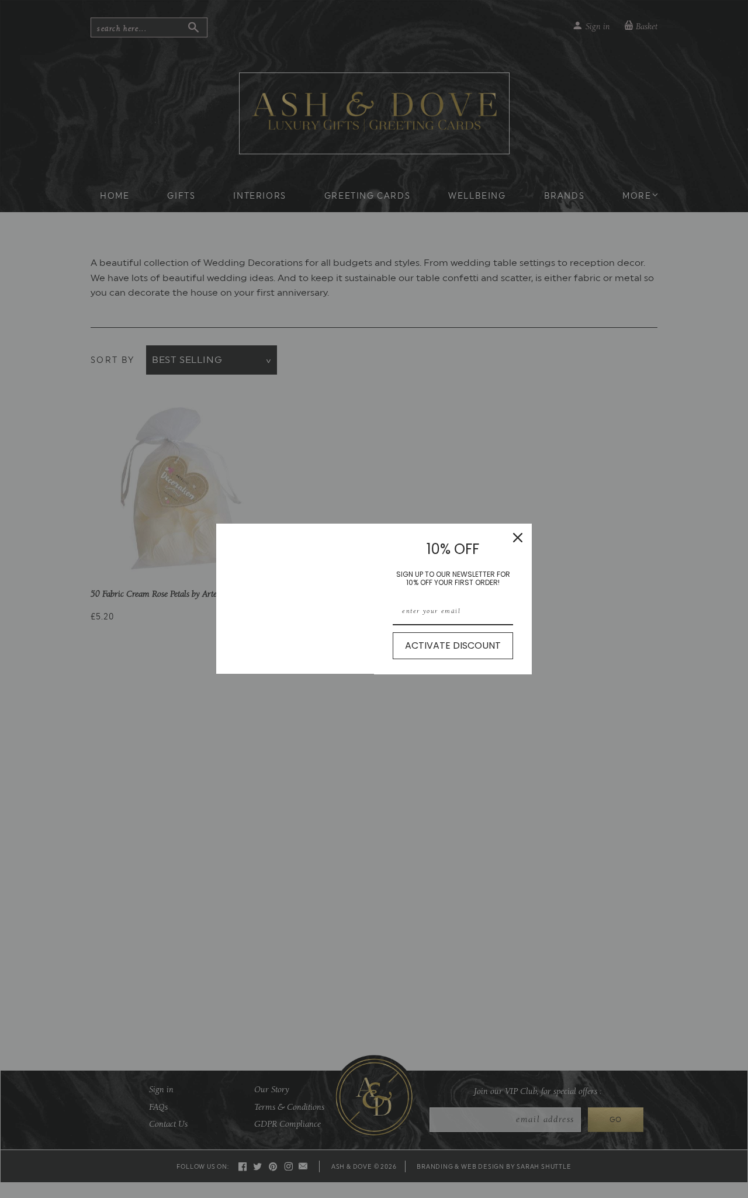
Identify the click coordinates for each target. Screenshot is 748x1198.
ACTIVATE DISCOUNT (453, 645)
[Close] (518, 538)
